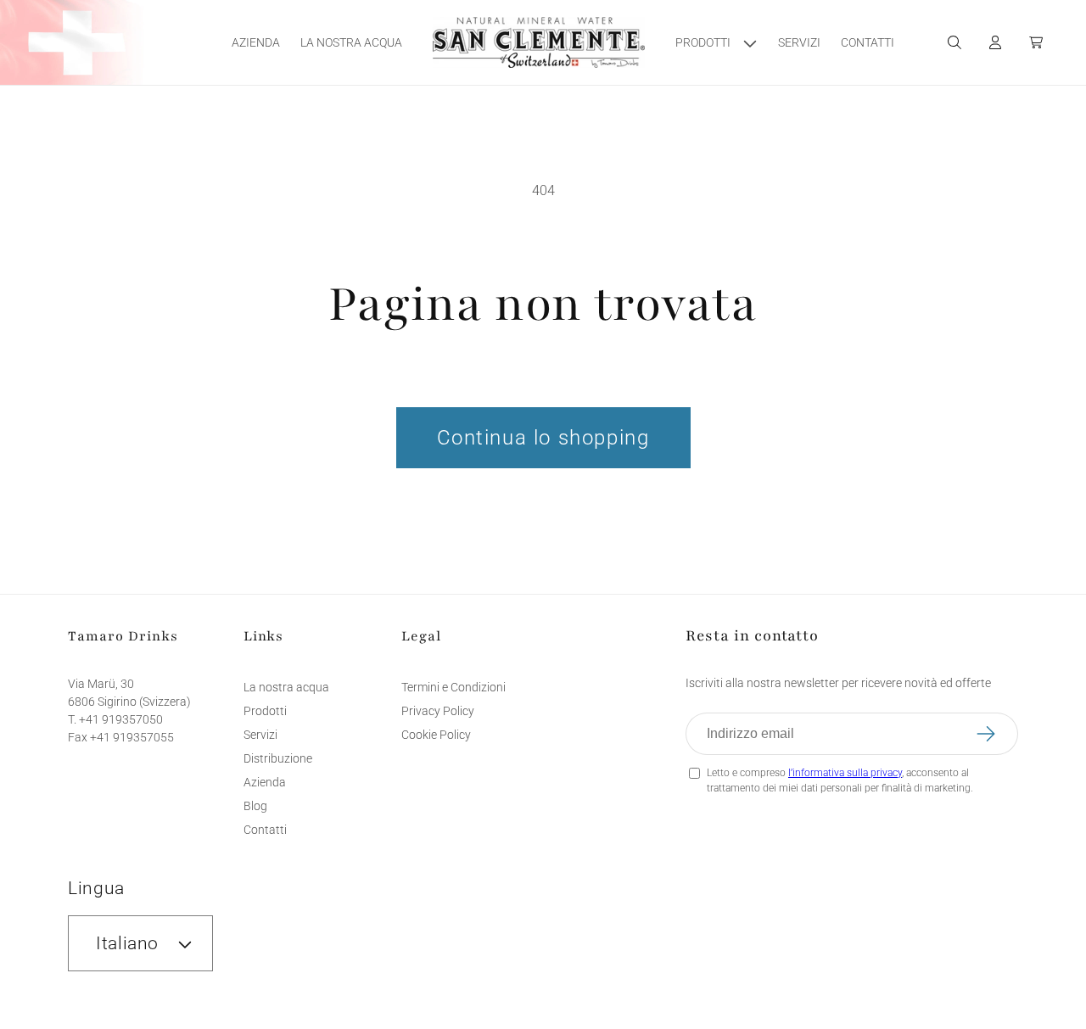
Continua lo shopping (543, 438)
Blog (255, 806)
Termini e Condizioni (453, 687)
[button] (716, 43)
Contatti (265, 829)
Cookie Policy (436, 734)
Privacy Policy (437, 711)
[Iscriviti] (997, 734)
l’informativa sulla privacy (845, 773)
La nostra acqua (286, 687)
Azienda (265, 782)
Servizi (260, 734)
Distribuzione (278, 758)
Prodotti (265, 711)
